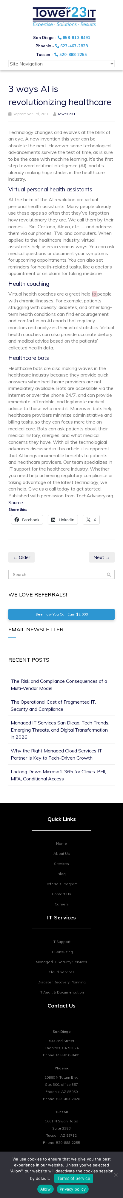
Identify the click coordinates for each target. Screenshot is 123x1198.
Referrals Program (61, 884)
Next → (101, 557)
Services (61, 863)
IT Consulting (61, 951)
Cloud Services (62, 972)
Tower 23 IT (67, 114)
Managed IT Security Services (61, 962)
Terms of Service (73, 1178)
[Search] (109, 575)
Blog (62, 873)
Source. (16, 502)
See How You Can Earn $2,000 (62, 614)
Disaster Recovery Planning (62, 982)
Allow (45, 1189)
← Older (21, 557)
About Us (61, 853)
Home (61, 843)
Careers (62, 904)
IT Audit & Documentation (61, 992)
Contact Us (61, 894)
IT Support (61, 941)
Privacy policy (73, 1189)
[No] (116, 1175)
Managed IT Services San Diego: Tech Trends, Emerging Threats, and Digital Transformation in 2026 (60, 730)
